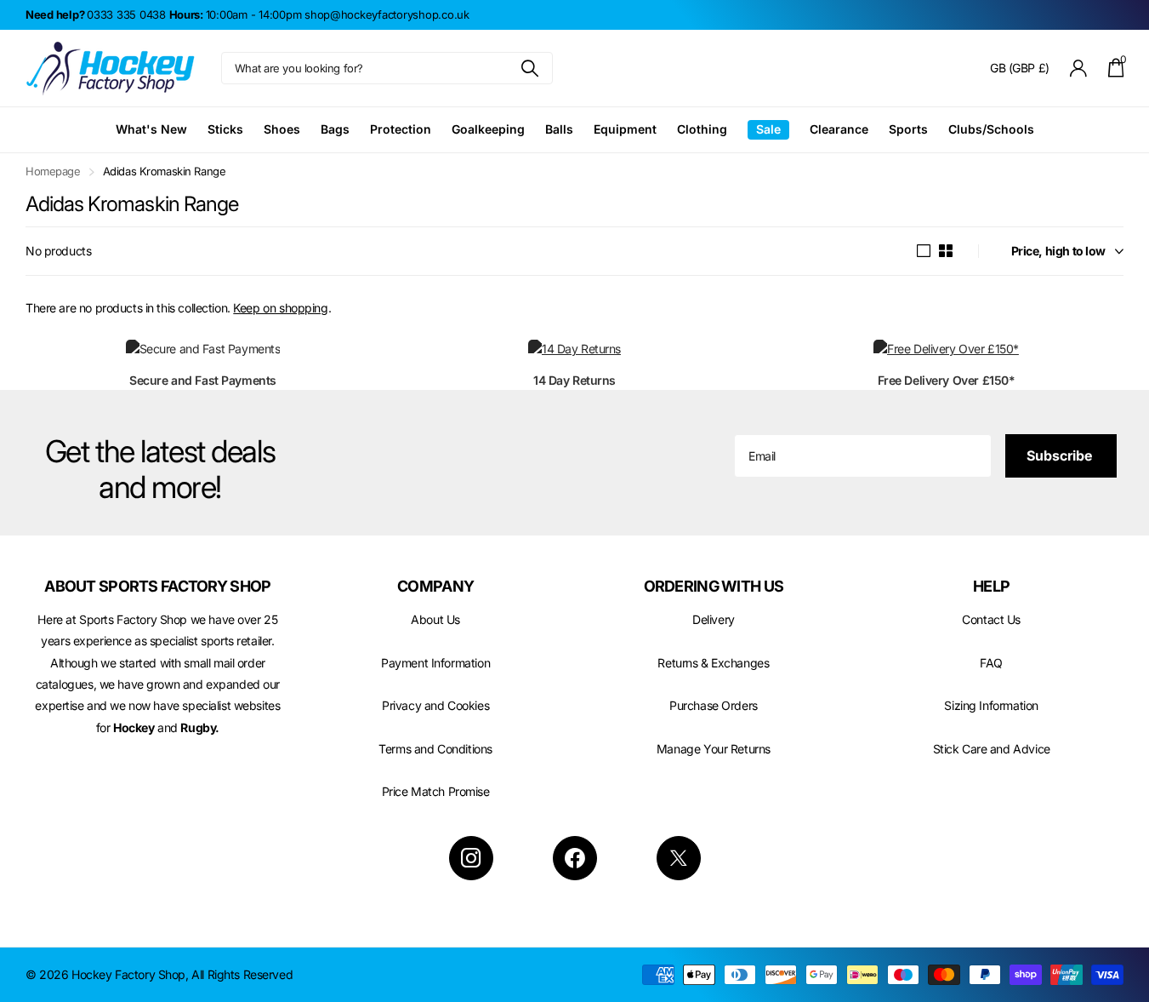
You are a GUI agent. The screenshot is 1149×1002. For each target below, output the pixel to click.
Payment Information (435, 663)
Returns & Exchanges (713, 663)
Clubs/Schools (991, 129)
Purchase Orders (713, 705)
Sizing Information (991, 705)
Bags (335, 129)
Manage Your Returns (714, 748)
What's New (151, 129)
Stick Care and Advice (991, 748)
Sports (908, 129)
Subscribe (1061, 455)
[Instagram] (471, 858)
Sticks (225, 129)
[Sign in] (1079, 68)
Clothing (702, 129)
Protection (400, 129)
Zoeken (529, 68)
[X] (679, 858)
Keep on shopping (280, 308)
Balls (559, 129)
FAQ (991, 663)
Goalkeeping (488, 129)
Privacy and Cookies (435, 705)
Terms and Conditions (435, 748)
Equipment (625, 129)
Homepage (53, 171)
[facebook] (575, 858)
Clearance (839, 129)
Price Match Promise (436, 791)
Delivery (713, 619)
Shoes (282, 129)
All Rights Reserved (242, 974)
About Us (435, 619)
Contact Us (991, 619)
